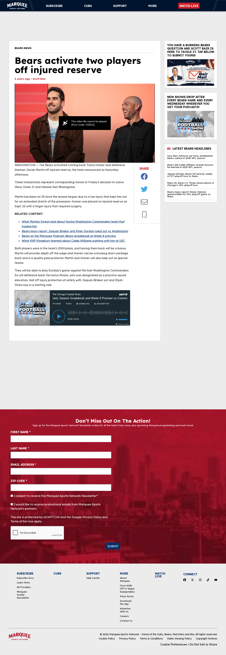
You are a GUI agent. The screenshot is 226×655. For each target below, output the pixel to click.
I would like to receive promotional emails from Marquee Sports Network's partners (55, 506)
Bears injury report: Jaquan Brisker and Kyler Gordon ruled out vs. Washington (75, 231)
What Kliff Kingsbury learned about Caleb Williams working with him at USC (73, 240)
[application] (85, 123)
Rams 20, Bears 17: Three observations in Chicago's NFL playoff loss (190, 184)
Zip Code (19, 481)
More (152, 6)
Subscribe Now (25, 577)
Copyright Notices (206, 638)
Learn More (23, 582)
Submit (113, 546)
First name (21, 432)
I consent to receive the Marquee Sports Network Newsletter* (55, 496)
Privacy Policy (127, 638)
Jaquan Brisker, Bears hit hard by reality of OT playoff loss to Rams (190, 175)
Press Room (127, 596)
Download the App (125, 602)
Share (144, 168)
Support (120, 6)
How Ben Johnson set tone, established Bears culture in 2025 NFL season (190, 157)
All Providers (24, 587)
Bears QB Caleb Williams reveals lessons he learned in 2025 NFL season (190, 166)
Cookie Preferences (173, 644)
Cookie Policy (107, 638)
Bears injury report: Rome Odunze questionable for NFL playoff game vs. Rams (189, 194)
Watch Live (189, 6)
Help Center (93, 577)
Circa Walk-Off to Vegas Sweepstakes (127, 588)
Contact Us (126, 620)
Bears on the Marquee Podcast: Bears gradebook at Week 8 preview (69, 236)
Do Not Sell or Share (203, 644)
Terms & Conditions (151, 638)
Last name (20, 448)
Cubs (88, 6)
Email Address (23, 464)
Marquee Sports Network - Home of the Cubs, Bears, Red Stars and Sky (151, 634)
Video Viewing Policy (179, 638)
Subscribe (54, 6)
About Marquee (125, 579)
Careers (124, 616)
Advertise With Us (125, 610)
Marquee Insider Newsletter (23, 594)
